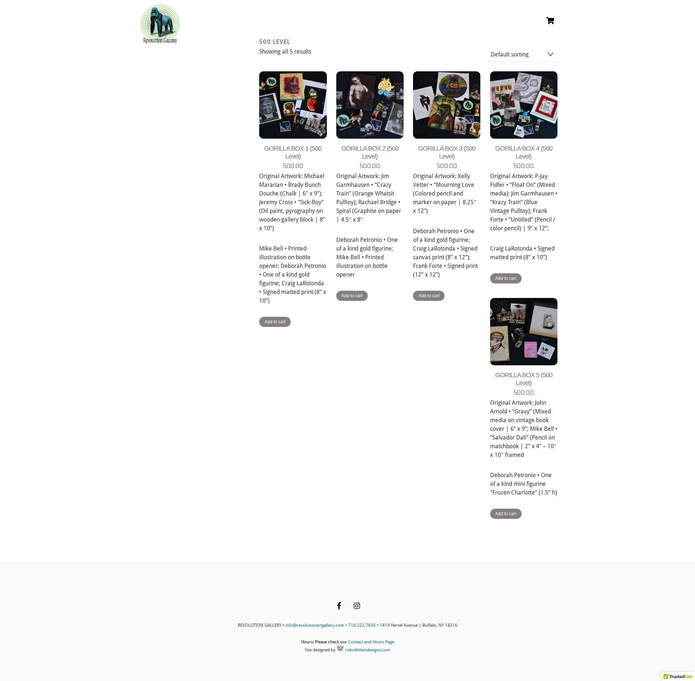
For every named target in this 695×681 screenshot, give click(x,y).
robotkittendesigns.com (367, 649)
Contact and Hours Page (371, 641)
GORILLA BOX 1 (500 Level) (292, 152)
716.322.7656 (362, 625)
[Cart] (550, 20)
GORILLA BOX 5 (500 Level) (523, 379)
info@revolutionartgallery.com (314, 625)
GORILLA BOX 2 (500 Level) (370, 152)
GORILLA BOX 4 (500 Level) (523, 152)
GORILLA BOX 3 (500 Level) (446, 152)
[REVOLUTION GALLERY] (160, 41)
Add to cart (275, 321)
